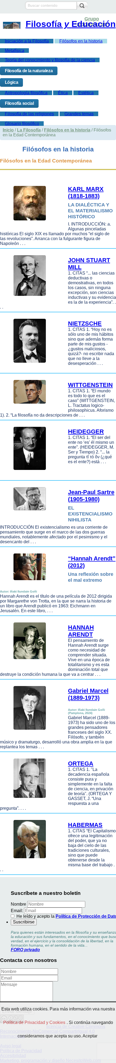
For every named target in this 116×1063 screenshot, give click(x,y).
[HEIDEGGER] (28, 471)
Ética (63, 93)
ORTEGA (80, 763)
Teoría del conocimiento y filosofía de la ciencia (50, 60)
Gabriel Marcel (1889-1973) (88, 694)
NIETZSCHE (85, 323)
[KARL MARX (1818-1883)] (28, 221)
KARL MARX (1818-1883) (86, 192)
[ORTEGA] (28, 799)
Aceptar (90, 1036)
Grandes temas (79, 114)
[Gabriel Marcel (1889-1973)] (28, 731)
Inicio (8, 130)
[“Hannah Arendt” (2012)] (28, 581)
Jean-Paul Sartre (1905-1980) (91, 496)
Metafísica (14, 50)
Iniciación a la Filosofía (27, 41)
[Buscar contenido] (82, 5)
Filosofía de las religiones (29, 114)
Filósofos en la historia (81, 41)
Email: (17, 910)
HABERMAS (85, 825)
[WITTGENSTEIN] (28, 405)
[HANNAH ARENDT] (28, 660)
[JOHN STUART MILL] (28, 297)
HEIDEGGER (86, 431)
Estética (86, 93)
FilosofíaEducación (71, 24)
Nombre (18, 904)
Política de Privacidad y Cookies (34, 1022)
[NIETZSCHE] (28, 364)
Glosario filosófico (22, 123)
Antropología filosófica (26, 93)
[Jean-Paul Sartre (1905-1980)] (28, 511)
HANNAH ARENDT (81, 631)
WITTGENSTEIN (90, 385)
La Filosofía (29, 130)
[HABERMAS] (28, 859)
